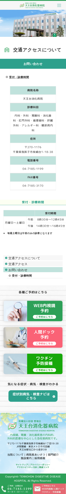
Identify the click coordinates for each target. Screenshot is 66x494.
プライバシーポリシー (40, 464)
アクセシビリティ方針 (27, 467)
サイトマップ (22, 464)
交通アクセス (18, 264)
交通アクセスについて (24, 258)
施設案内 (26, 458)
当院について (15, 454)
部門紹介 (53, 454)
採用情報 (39, 458)
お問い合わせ (18, 269)
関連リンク (44, 467)
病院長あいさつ (35, 454)
